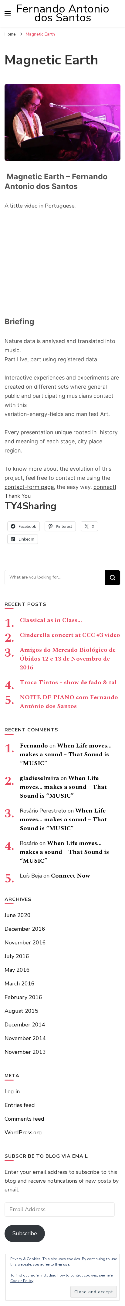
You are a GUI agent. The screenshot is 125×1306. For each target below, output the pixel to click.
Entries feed (20, 1105)
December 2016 (25, 929)
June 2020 (18, 915)
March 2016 (20, 983)
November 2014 (25, 1038)
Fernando (34, 745)
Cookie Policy (21, 1280)
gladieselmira (39, 778)
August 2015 (21, 1011)
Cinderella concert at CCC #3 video (70, 635)
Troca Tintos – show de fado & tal (68, 682)
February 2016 (23, 997)
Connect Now (70, 875)
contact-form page (29, 487)
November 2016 (25, 942)
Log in (12, 1091)
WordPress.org (23, 1132)
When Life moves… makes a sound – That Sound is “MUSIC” (66, 754)
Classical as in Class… (51, 620)
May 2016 (17, 970)
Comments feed (24, 1118)
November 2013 (25, 1052)
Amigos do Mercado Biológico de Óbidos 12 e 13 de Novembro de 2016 (68, 658)
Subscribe (24, 1233)
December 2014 (25, 1024)
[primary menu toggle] (8, 13)
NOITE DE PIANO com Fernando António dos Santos (69, 702)
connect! (104, 487)
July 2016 (17, 956)
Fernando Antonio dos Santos (62, 13)
